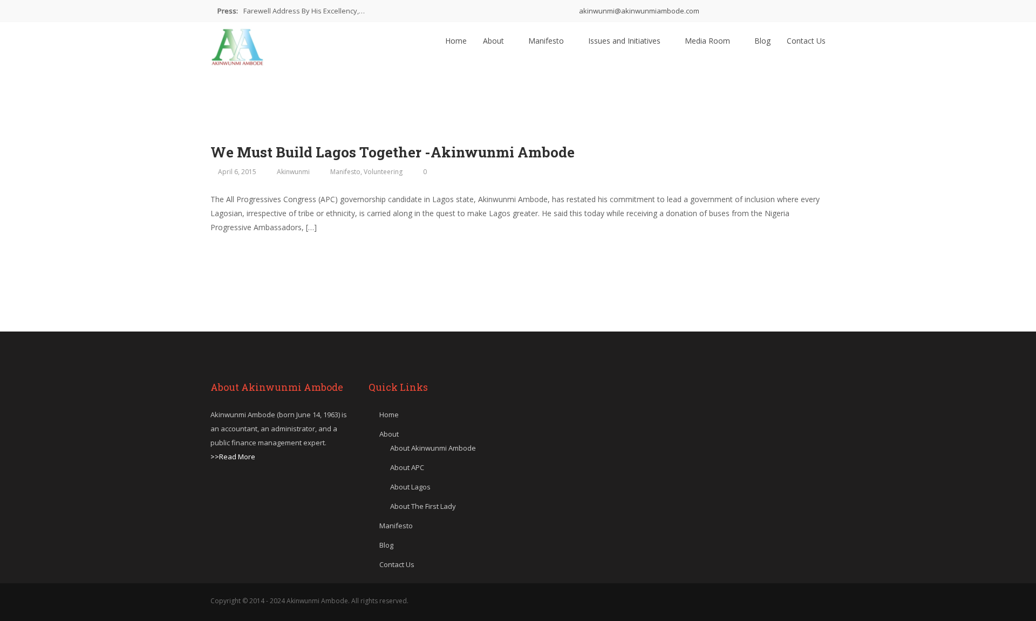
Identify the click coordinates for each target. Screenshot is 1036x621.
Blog (762, 41)
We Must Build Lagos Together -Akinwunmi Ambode (392, 152)
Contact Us (806, 41)
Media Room (708, 41)
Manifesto (547, 41)
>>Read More (232, 456)
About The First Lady (423, 506)
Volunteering (383, 171)
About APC (407, 467)
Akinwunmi (293, 171)
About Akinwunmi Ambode (433, 448)
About (494, 41)
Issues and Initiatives (625, 41)
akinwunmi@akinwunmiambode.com (638, 11)
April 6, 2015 (237, 171)
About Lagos (410, 487)
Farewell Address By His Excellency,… (304, 11)
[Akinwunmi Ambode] (237, 44)
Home (456, 41)
